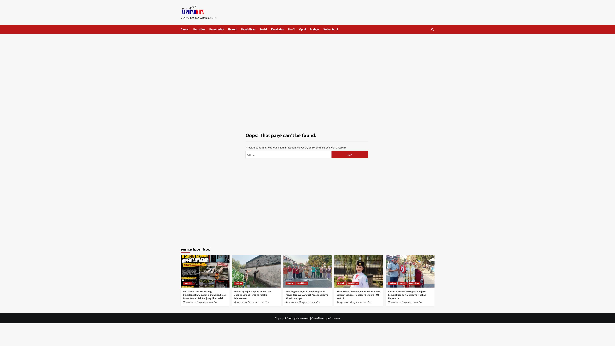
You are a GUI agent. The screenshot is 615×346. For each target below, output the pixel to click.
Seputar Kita (191, 302)
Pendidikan (248, 29)
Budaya (314, 29)
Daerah (185, 29)
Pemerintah (216, 29)
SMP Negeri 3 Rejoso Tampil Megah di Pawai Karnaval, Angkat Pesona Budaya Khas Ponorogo (307, 295)
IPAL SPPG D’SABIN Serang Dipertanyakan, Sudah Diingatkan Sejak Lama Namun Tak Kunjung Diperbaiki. (204, 295)
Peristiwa (199, 29)
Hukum (232, 29)
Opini (302, 29)
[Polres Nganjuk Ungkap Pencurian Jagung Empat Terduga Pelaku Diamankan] (256, 271)
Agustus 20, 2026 (411, 302)
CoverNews (317, 318)
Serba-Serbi (330, 29)
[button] (432, 29)
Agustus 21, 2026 (206, 302)
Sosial (263, 29)
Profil (291, 29)
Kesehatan (277, 29)
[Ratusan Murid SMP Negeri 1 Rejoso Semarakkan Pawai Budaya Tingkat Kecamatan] (410, 271)
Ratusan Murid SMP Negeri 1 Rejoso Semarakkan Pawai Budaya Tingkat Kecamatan (407, 295)
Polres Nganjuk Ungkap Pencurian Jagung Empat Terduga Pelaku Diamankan (252, 295)
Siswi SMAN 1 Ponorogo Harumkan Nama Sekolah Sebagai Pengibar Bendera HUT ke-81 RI (358, 295)
